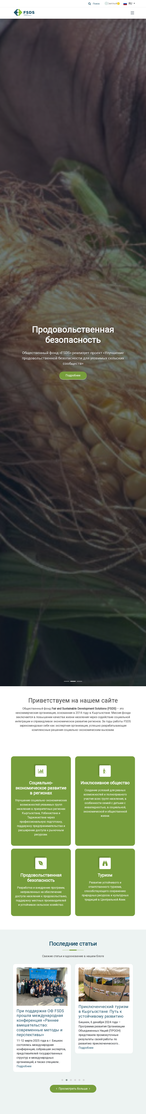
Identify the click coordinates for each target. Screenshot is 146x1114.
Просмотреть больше (73, 1088)
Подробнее (73, 380)
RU (130, 3)
